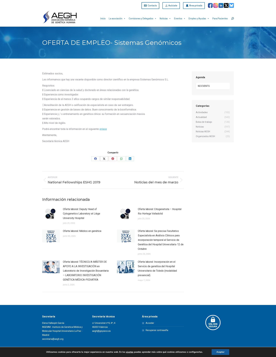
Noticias (164, 18)
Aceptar (220, 351)
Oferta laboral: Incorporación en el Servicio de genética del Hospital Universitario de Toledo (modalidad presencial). (157, 268)
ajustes (129, 352)
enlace (103, 129)
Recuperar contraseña (157, 330)
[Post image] (51, 214)
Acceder (150, 323)
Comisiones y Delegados (141, 18)
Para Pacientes (220, 18)
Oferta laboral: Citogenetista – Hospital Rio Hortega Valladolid (159, 211)
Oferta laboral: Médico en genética (82, 231)
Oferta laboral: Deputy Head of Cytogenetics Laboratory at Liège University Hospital (81, 214)
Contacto (152, 5)
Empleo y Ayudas (197, 18)
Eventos (178, 18)
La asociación (115, 18)
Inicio (103, 18)
